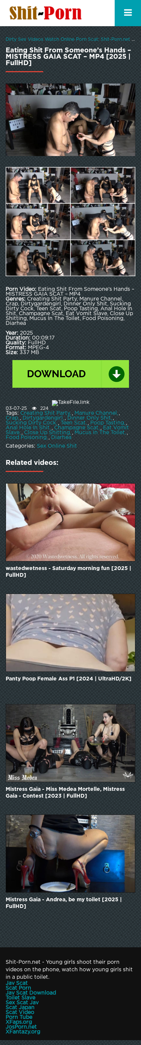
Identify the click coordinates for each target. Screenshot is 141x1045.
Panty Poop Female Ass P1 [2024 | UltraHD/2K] (69, 679)
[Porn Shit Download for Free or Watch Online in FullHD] (47, 13)
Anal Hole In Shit (28, 428)
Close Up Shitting (47, 432)
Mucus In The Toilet (99, 432)
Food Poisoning (26, 437)
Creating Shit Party (45, 413)
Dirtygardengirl (43, 418)
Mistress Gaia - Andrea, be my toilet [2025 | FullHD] (64, 903)
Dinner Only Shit (89, 418)
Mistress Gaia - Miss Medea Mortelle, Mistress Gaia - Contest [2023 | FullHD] (65, 792)
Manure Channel (95, 413)
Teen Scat (73, 423)
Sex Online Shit (57, 446)
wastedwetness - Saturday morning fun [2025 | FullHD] (68, 572)
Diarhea (61, 437)
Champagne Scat (76, 428)
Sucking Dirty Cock (31, 423)
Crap (12, 418)
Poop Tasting (107, 423)
